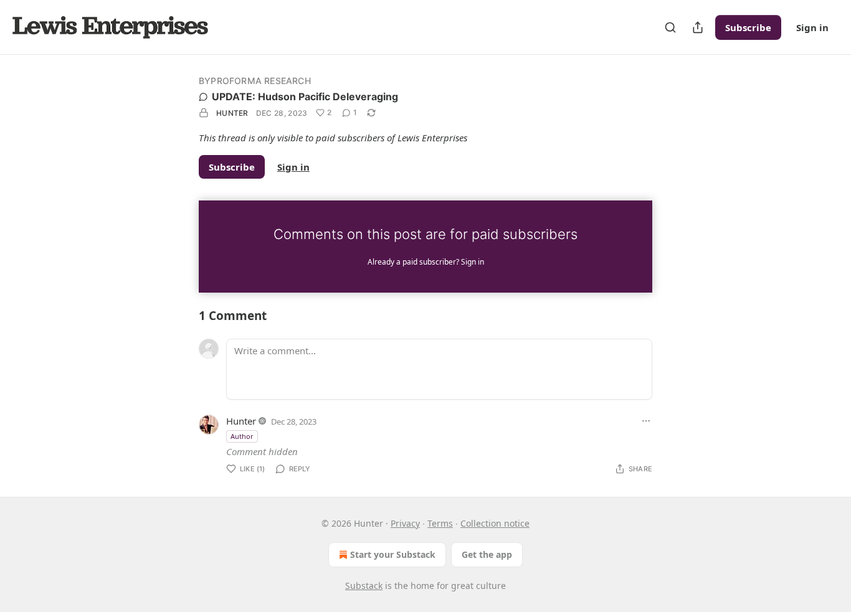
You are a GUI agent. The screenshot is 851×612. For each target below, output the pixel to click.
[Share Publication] (697, 27)
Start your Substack (392, 554)
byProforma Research (255, 80)
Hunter (232, 113)
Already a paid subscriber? (426, 262)
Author (242, 436)
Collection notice (495, 523)
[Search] (670, 27)
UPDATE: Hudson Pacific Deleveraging (305, 96)
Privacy (405, 523)
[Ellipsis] (646, 421)
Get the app (487, 554)
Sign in (812, 27)
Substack (364, 585)
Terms (440, 523)
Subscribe (748, 27)
